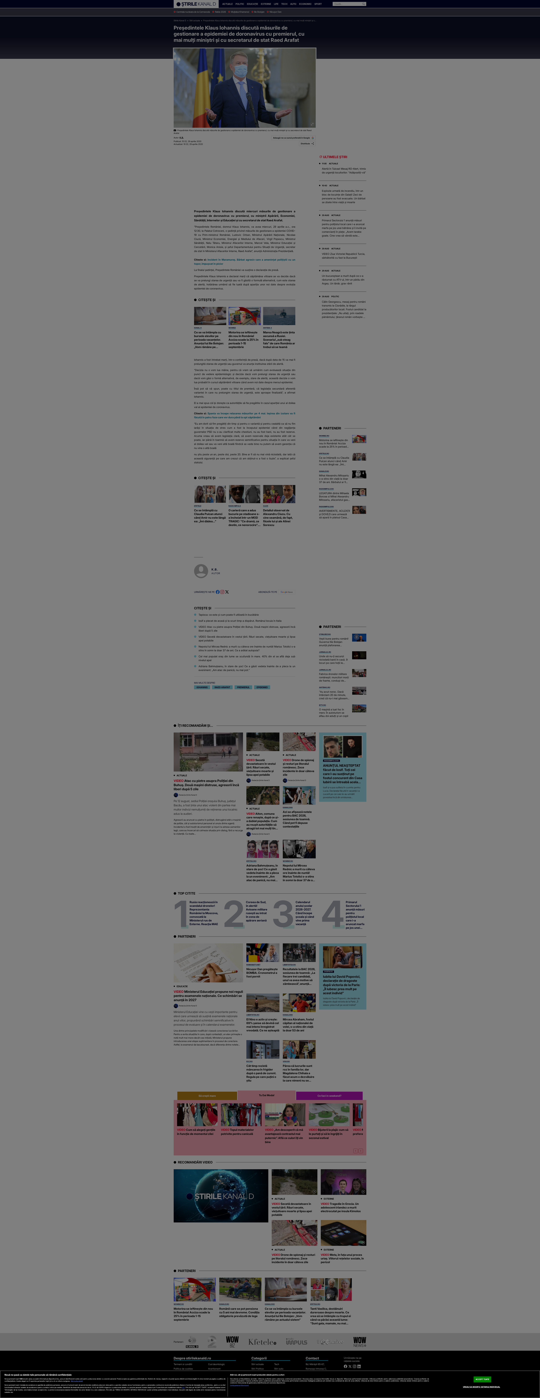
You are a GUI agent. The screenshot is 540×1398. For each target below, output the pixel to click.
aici (183, 1387)
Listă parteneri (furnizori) (239, 1385)
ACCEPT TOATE (482, 1379)
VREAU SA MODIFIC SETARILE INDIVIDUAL (481, 1387)
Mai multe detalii (77, 1381)
